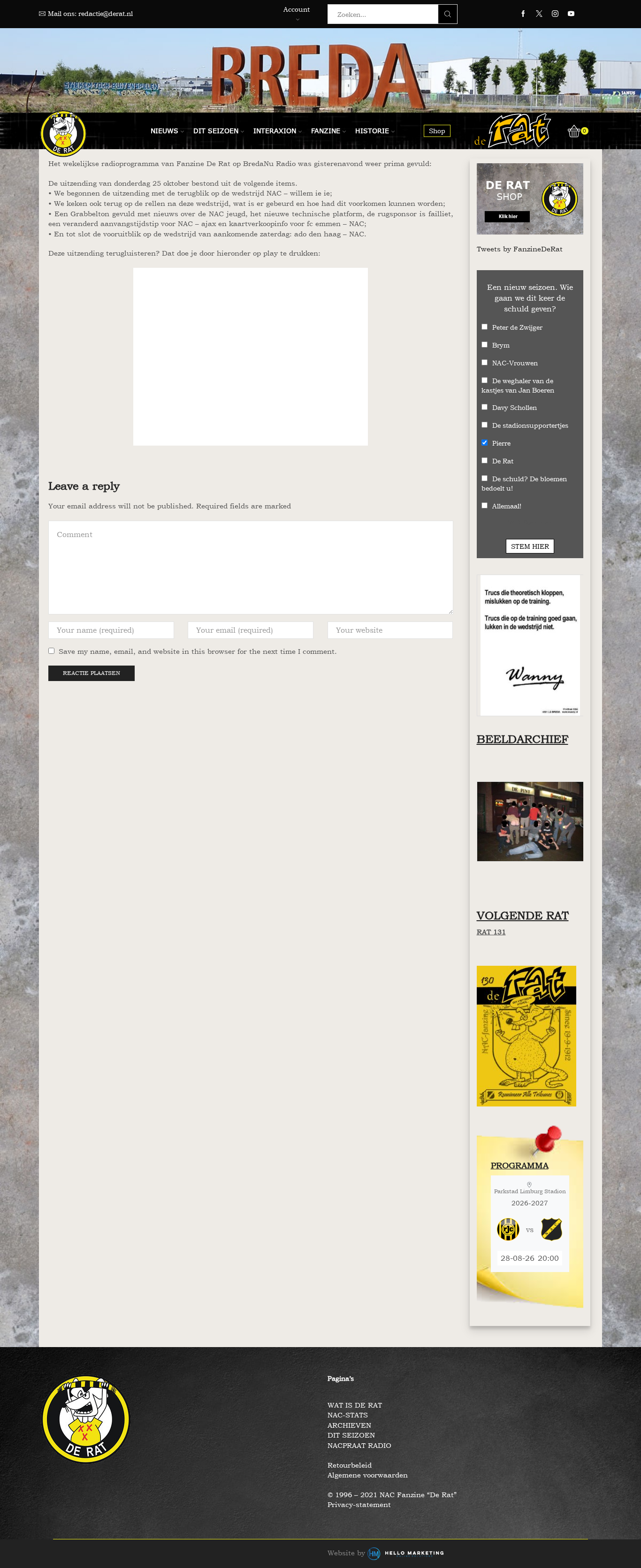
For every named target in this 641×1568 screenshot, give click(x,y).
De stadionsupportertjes (530, 425)
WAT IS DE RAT (355, 1405)
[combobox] (386, 14)
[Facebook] (523, 14)
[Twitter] (539, 14)
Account (296, 9)
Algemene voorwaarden (368, 1474)
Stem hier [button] (530, 546)
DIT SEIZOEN (351, 1435)
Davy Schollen (514, 407)
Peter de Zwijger (517, 327)
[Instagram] (555, 14)
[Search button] (447, 14)
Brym (501, 345)
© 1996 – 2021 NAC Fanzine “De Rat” (392, 1494)
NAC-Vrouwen (515, 362)
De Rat (502, 460)
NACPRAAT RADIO (359, 1445)
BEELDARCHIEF (522, 739)
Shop (437, 130)
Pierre (501, 443)
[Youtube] (571, 14)
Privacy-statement (359, 1504)
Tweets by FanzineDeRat (520, 248)
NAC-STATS (348, 1414)
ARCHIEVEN (349, 1425)
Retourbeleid (350, 1465)
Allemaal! (506, 505)
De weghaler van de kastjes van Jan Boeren (517, 385)
